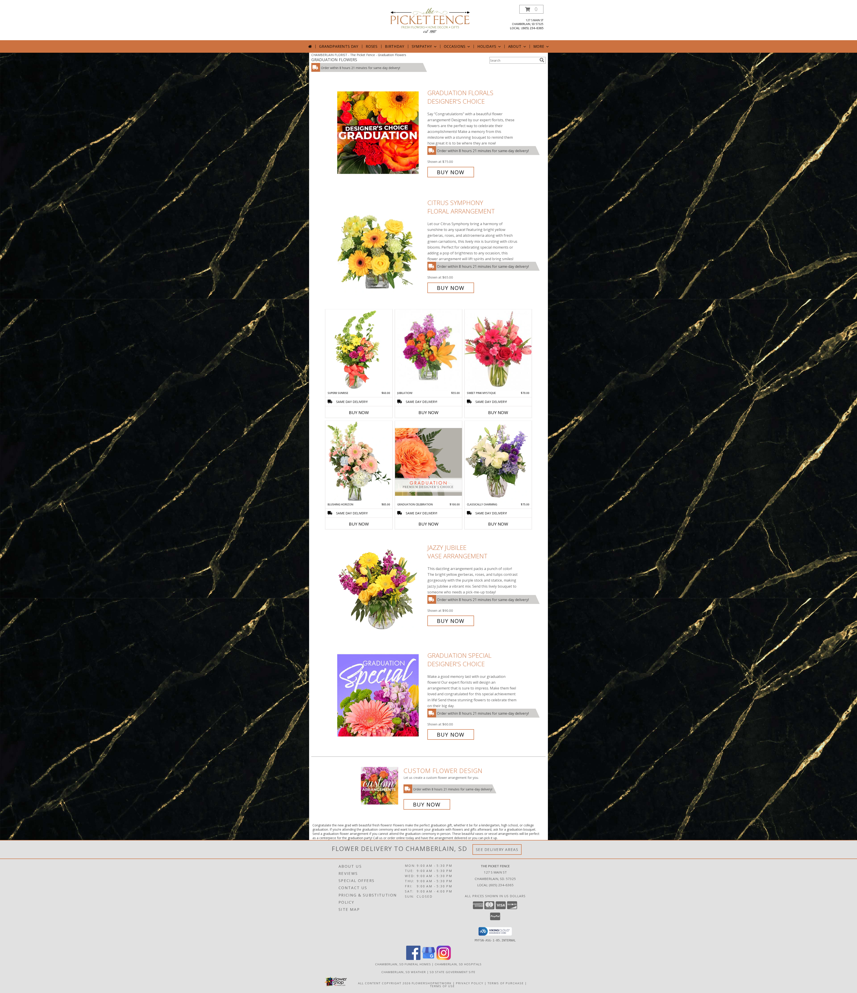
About (515, 46)
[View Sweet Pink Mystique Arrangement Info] (498, 350)
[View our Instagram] (444, 959)
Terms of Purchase (506, 983)
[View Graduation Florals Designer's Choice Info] (381, 132)
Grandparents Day (338, 46)
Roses (372, 46)
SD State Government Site (452, 972)
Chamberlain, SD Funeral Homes (403, 964)
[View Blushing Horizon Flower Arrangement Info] (358, 461)
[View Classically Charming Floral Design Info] (498, 461)
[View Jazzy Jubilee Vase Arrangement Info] (381, 584)
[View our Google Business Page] (428, 959)
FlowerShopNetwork (432, 983)
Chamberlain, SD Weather (403, 972)
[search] (541, 60)
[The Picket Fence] (430, 20)
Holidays (486, 46)
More (538, 46)
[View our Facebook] (413, 959)
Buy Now (450, 172)
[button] (531, 9)
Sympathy (422, 46)
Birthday (394, 46)
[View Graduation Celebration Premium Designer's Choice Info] (428, 461)
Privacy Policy (469, 983)
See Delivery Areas (497, 849)
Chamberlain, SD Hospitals (458, 964)
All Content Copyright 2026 (384, 983)
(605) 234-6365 (532, 28)
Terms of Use (442, 986)
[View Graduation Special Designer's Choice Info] (381, 695)
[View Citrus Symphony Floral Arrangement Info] (381, 245)
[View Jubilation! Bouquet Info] (428, 350)
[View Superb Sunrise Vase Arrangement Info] (358, 350)
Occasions (455, 46)
